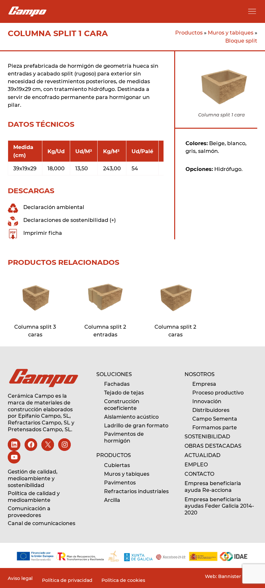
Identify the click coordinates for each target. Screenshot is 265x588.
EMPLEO (196, 465)
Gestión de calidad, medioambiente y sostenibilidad (33, 478)
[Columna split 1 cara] (35, 297)
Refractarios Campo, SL (39, 423)
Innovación (206, 401)
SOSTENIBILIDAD (207, 437)
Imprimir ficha (42, 233)
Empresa (204, 384)
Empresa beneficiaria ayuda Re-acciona (213, 486)
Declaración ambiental (53, 207)
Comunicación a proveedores (29, 511)
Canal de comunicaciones (41, 523)
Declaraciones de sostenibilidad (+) (69, 220)
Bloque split (241, 40)
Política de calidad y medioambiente (34, 496)
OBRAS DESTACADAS (213, 446)
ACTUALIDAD (202, 455)
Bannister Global (237, 576)
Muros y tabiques (230, 32)
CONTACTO (199, 474)
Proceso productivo (218, 393)
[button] (252, 11)
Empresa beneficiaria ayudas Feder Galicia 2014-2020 (219, 506)
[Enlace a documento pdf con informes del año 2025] (132, 556)
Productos (189, 32)
